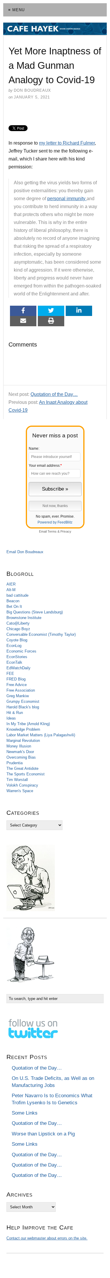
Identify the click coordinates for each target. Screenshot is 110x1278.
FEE (10, 673)
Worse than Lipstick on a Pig (43, 1134)
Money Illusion (18, 746)
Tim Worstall (17, 779)
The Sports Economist (25, 774)
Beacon (12, 601)
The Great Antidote (22, 768)
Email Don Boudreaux (24, 552)
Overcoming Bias (21, 757)
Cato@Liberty (18, 623)
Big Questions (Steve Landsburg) (34, 612)
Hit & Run (14, 712)
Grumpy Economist (22, 701)
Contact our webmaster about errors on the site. (46, 1238)
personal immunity (67, 198)
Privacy (65, 531)
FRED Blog (16, 679)
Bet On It (14, 606)
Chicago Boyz (18, 629)
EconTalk (14, 662)
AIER (11, 584)
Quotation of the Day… (54, 394)
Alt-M (11, 590)
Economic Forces (21, 651)
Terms (52, 531)
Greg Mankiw (17, 696)
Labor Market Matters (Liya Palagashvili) (40, 735)
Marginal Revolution (23, 740)
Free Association (20, 690)
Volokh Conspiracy (22, 785)
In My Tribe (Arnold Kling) (28, 724)
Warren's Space (19, 791)
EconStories (16, 657)
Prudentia (14, 763)
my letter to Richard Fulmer (67, 142)
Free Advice (16, 685)
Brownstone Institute (23, 617)
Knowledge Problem (23, 729)
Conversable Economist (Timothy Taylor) (41, 634)
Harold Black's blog (22, 707)
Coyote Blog (16, 640)
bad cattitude (17, 595)
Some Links (25, 1113)
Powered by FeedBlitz (55, 522)
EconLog (13, 645)
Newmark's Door (20, 752)
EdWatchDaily (18, 668)
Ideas (11, 718)
